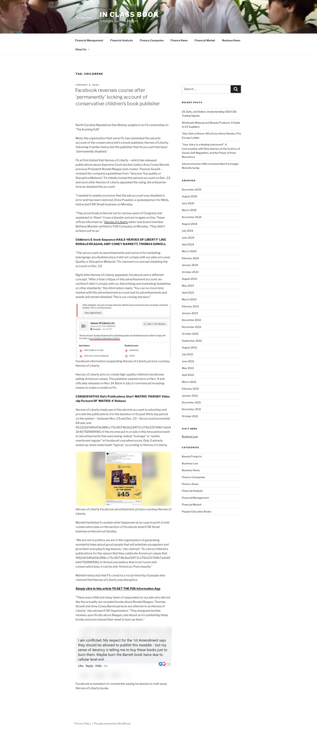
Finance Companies (152, 40)
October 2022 (190, 333)
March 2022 (189, 381)
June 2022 (188, 361)
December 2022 (191, 319)
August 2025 (189, 196)
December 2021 (191, 402)
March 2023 (189, 299)
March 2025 (189, 210)
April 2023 (188, 292)
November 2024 (191, 217)
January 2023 (190, 313)
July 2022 (187, 354)
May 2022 (188, 368)
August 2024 (189, 223)
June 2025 (188, 203)
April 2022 (188, 374)
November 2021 (191, 409)
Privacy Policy (82, 723)
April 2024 (188, 244)
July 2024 (187, 230)
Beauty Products (192, 456)
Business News (231, 40)
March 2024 (189, 251)
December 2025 (191, 189)
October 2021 (190, 416)
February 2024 (190, 258)
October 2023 (190, 272)
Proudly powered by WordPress (112, 723)
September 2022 (192, 340)
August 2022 (189, 347)
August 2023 (189, 278)
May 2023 (188, 285)
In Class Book (129, 14)
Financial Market (205, 40)
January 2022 (190, 395)
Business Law (190, 436)
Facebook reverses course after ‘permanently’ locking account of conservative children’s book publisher (117, 96)
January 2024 (190, 265)
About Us (80, 49)
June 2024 (188, 237)
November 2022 (191, 326)
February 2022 (190, 388)
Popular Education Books (196, 511)
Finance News (179, 40)
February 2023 (190, 306)
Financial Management (89, 40)
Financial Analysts (121, 40)
